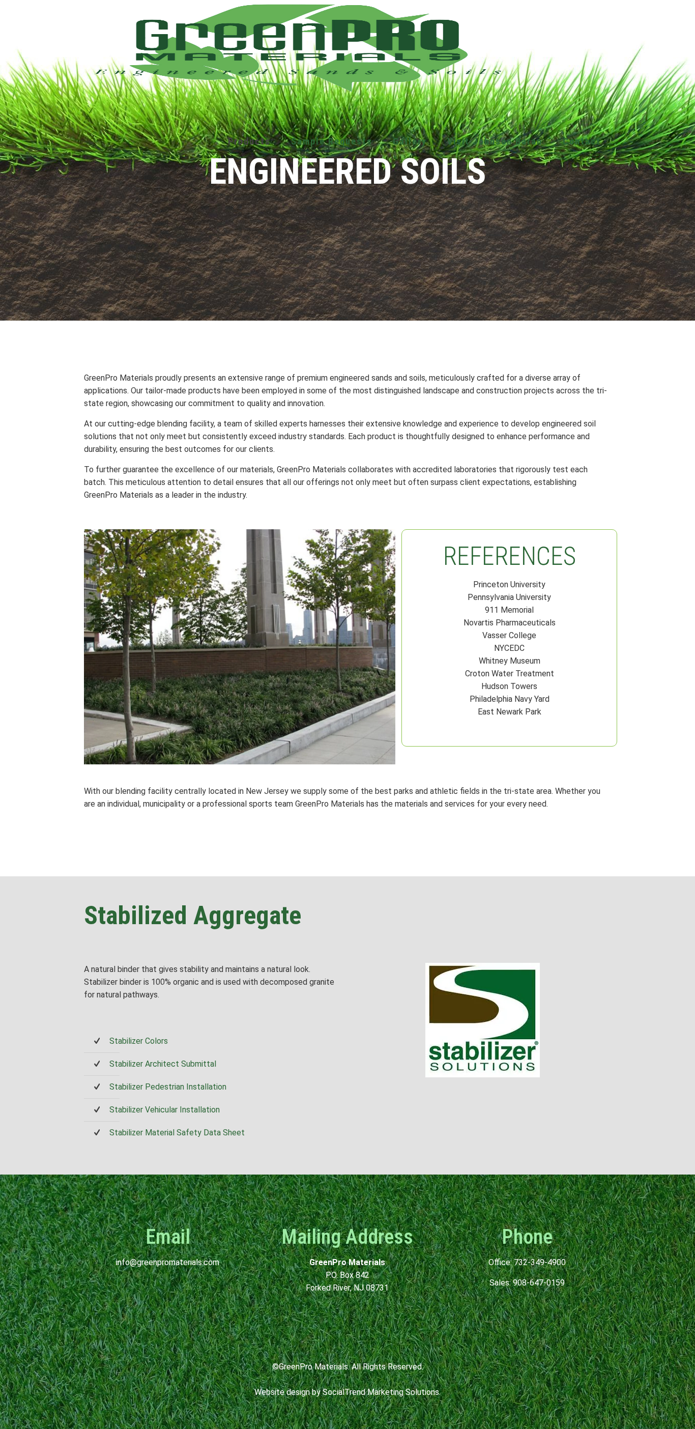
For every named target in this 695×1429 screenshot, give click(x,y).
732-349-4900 (540, 1262)
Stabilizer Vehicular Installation (164, 1109)
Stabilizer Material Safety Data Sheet (177, 1132)
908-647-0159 (539, 1283)
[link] (249, 220)
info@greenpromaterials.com (167, 1262)
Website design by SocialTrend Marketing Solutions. (347, 1392)
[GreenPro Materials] (297, 47)
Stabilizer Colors (138, 1041)
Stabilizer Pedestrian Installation (167, 1087)
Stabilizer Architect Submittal (162, 1064)
